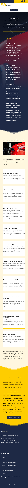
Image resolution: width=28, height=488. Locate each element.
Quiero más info (14, 417)
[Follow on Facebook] (22, 1)
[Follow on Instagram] (24, 1)
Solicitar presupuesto (14, 9)
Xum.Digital (21, 484)
